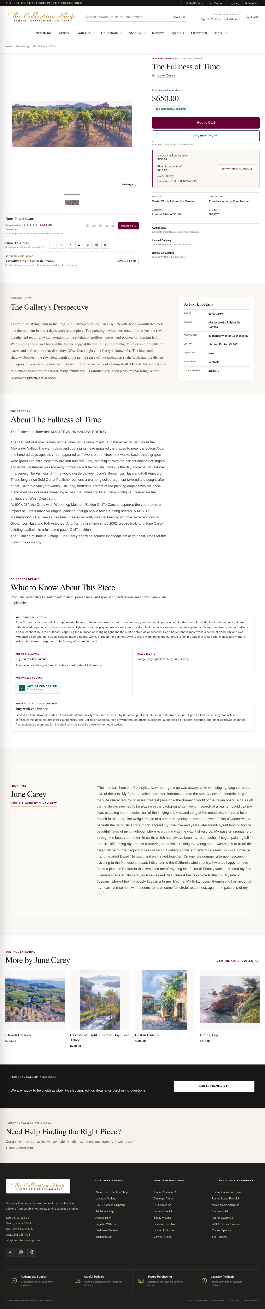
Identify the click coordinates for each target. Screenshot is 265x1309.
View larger (128, 184)
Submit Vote (128, 226)
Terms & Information (197, 1300)
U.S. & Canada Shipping (110, 1204)
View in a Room (127, 261)
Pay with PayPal (205, 136)
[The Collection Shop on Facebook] (10, 1252)
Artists (64, 32)
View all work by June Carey (34, 803)
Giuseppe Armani (164, 1198)
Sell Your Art (216, 3)
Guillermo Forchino (165, 1224)
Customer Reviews (106, 1230)
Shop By (135, 32)
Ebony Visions (162, 1217)
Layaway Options (105, 1198)
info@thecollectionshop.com (23, 1240)
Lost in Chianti (147, 1034)
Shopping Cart (103, 1236)
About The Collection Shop (111, 1192)
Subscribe (251, 3)
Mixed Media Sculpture (225, 1204)
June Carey (22, 46)
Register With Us (105, 1224)
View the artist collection (238, 960)
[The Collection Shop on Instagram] (21, 1252)
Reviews (158, 32)
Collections (109, 32)
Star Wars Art (220, 1211)
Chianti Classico (18, 1034)
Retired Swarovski (223, 1217)
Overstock (199, 32)
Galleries (83, 32)
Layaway (234, 3)
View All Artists (163, 1236)
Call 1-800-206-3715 (214, 1086)
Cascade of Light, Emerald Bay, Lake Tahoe (99, 1037)
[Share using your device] (96, 245)
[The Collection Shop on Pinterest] (31, 1252)
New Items (43, 32)
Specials (177, 32)
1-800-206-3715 (193, 3)
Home (8, 46)
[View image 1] (72, 202)
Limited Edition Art (165, 1230)
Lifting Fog (209, 1034)
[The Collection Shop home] (42, 17)
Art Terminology (104, 1211)
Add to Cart (206, 122)
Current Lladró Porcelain (226, 1192)
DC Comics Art (162, 1204)
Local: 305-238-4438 (18, 1234)
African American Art (166, 1192)
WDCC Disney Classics (226, 1224)
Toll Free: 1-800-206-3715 (21, 1228)
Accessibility (103, 1217)
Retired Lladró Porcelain (226, 1198)
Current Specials (222, 1230)
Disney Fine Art (163, 1211)
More (218, 32)
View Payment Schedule (236, 168)
